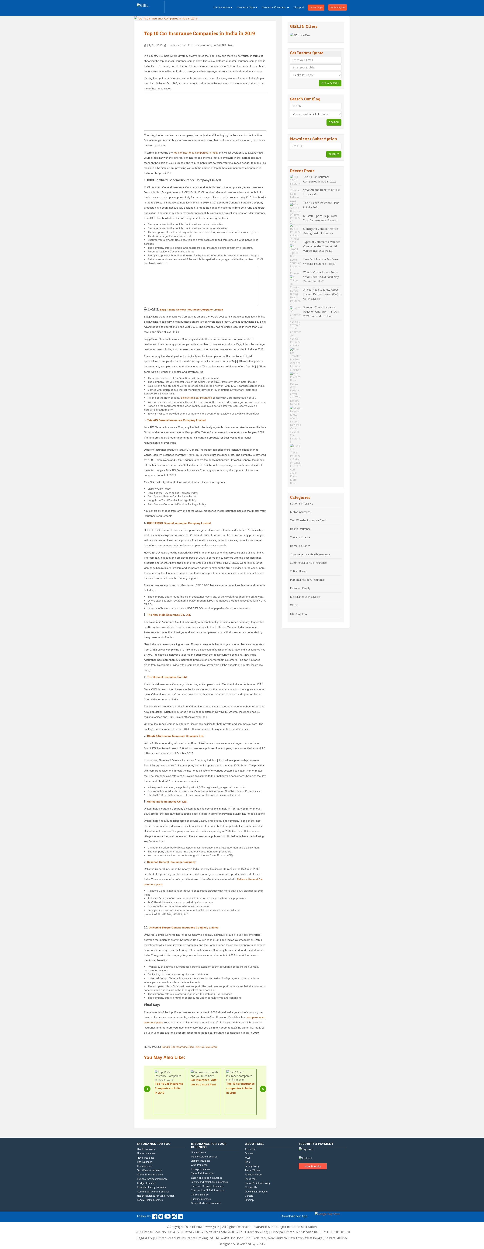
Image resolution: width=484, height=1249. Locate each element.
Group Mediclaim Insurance (206, 1203)
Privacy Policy (252, 1166)
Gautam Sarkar (176, 45)
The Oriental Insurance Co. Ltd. (167, 676)
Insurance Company (274, 7)
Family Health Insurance (150, 1200)
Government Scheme (256, 1191)
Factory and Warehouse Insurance (209, 1182)
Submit (334, 154)
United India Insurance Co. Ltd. (167, 801)
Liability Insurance (200, 1160)
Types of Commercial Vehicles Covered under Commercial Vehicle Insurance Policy (321, 246)
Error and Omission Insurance (207, 1186)
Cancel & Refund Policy (257, 1183)
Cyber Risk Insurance (202, 1173)
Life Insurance (221, 7)
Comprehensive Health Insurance (310, 554)
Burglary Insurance (201, 1199)
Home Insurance (300, 546)
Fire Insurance (198, 1152)
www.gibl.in (212, 1227)
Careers (249, 1195)
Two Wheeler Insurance (149, 1170)
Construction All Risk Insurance (207, 1190)
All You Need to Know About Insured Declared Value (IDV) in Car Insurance (322, 294)
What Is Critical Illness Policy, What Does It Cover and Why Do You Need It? (321, 276)
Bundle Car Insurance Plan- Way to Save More (190, 1046)
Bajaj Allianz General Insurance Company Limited (191, 309)
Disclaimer (250, 1179)
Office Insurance (200, 1194)
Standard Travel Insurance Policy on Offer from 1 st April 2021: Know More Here (321, 311)
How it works (313, 1166)
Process (249, 1153)
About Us (250, 1149)
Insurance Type (246, 7)
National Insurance (301, 503)
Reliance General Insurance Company (171, 861)
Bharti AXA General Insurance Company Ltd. (175, 735)
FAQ (247, 1157)
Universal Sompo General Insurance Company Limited (184, 927)
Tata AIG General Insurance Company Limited (176, 420)
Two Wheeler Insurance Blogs (308, 520)
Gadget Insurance (146, 1183)
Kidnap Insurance (200, 1169)
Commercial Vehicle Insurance (308, 562)
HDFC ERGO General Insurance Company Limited (179, 523)
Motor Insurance (201, 45)
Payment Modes (254, 1174)
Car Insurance (144, 1166)
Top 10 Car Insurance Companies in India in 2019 (199, 33)
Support (299, 7)
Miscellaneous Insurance (305, 596)
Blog (247, 1162)
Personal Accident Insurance (307, 579)
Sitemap (249, 1200)
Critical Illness (298, 571)
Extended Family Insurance (151, 1187)
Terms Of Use (252, 1170)
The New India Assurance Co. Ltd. (169, 614)
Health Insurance (300, 529)
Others (294, 605)
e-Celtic (261, 1244)
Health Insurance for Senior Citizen (156, 1195)
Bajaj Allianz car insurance (196, 397)
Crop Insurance (199, 1165)
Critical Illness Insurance (150, 1174)
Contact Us (251, 1187)
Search (334, 122)
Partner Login (316, 7)
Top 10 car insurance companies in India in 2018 (240, 1088)
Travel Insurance (300, 537)
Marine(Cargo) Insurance (204, 1156)
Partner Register (337, 7)
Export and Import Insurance (206, 1177)
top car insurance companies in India (196, 152)
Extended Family (300, 588)
